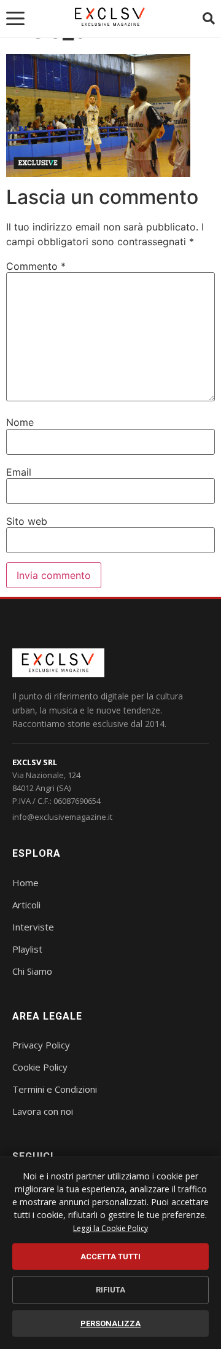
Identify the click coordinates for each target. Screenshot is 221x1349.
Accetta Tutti (110, 1256)
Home (25, 882)
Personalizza (110, 1323)
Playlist (27, 949)
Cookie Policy (40, 1067)
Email (18, 472)
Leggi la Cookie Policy (110, 1228)
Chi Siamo (32, 971)
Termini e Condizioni (54, 1089)
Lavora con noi (42, 1111)
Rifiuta (110, 1289)
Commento (36, 266)
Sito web (26, 521)
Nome (20, 422)
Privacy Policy (41, 1045)
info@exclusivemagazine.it (62, 816)
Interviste (33, 927)
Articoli (26, 905)
